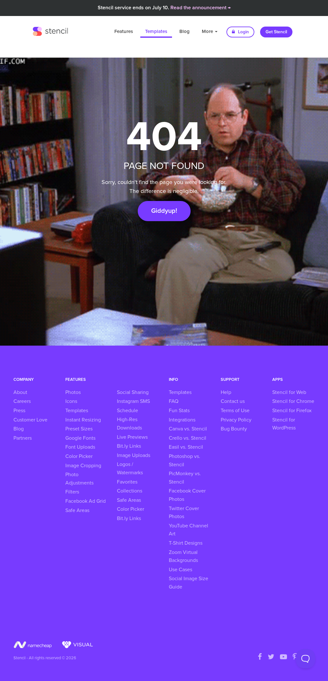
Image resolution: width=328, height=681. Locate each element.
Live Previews (132, 437)
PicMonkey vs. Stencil (185, 478)
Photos (73, 392)
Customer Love (30, 419)
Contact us (233, 401)
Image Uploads (133, 455)
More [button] (208, 31)
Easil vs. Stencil (186, 447)
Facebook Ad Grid (85, 501)
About (20, 392)
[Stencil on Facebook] (260, 657)
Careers (22, 401)
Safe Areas (77, 510)
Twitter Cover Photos (184, 512)
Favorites (127, 482)
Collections (129, 490)
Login (243, 32)
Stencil (50, 30)
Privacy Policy (236, 419)
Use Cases (180, 569)
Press (19, 410)
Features (123, 31)
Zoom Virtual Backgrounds (183, 556)
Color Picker (79, 456)
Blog (184, 31)
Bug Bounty (234, 428)
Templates (156, 31)
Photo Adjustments (79, 478)
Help (226, 392)
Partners (22, 438)
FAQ (173, 401)
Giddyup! (164, 211)
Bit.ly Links (129, 446)
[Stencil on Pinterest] (295, 657)
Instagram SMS (133, 401)
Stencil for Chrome (293, 401)
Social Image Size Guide (188, 582)
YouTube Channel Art (188, 530)
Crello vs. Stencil (187, 438)
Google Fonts (80, 438)
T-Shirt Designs (185, 543)
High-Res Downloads (129, 423)
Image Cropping (83, 465)
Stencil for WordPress (284, 424)
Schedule (127, 410)
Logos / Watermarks (130, 468)
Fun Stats (179, 410)
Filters (72, 491)
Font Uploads (80, 447)
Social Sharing (133, 392)
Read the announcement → (200, 7)
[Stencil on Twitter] (271, 657)
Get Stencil (276, 32)
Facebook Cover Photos (187, 495)
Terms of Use (235, 410)
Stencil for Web (289, 392)
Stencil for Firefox (292, 410)
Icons (71, 401)
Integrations (182, 419)
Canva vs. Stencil (188, 428)
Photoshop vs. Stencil (184, 460)
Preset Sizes (79, 428)
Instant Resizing (83, 419)
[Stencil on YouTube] (283, 657)
